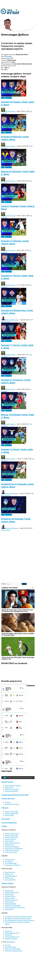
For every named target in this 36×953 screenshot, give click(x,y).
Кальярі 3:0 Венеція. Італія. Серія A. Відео (15, 138)
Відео (3, 98)
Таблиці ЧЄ (8, 935)
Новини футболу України (13, 785)
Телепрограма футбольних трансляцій (15, 795)
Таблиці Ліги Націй (11, 939)
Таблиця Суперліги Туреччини (15, 907)
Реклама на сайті (10, 947)
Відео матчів (9, 787)
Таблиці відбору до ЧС (12, 933)
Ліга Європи (9, 861)
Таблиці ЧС (8, 931)
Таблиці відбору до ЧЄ (12, 937)
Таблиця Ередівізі (10, 904)
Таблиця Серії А (10, 898)
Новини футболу (7, 782)
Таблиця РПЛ (9, 909)
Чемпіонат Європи (11, 876)
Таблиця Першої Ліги (12, 892)
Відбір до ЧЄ (9, 878)
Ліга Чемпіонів (9, 859)
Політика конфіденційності (13, 951)
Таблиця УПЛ (9, 890)
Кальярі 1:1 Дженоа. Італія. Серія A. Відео (15, 242)
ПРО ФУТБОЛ (10, 942)
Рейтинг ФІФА (9, 815)
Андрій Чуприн (10, 111)
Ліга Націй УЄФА (10, 880)
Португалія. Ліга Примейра (13, 848)
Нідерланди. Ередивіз (12, 846)
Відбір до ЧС (9, 874)
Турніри (4, 826)
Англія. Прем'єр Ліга (11, 837)
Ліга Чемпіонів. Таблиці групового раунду (18, 916)
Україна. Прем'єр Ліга (12, 833)
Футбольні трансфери (12, 789)
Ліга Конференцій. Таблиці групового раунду (19, 920)
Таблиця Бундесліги (11, 900)
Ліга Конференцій (10, 863)
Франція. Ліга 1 (10, 845)
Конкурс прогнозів (8, 798)
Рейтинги (5, 808)
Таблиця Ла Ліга (10, 896)
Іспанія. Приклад (10, 839)
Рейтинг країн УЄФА (11, 811)
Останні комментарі (11, 791)
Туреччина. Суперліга (12, 850)
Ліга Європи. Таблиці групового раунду (17, 918)
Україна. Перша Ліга (11, 835)
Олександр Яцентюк (11, 320)
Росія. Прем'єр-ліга (11, 852)
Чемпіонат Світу (10, 872)
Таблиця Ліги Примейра (13, 905)
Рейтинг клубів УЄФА (11, 813)
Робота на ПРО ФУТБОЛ (12, 949)
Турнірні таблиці (7, 883)
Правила (8, 802)
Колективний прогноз (12, 804)
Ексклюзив (8, 98)
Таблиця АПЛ (9, 894)
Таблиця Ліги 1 (9, 902)
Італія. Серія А (9, 841)
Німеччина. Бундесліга (12, 843)
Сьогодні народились (9, 823)
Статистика (6, 819)
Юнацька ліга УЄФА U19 (12, 865)
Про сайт (8, 945)
